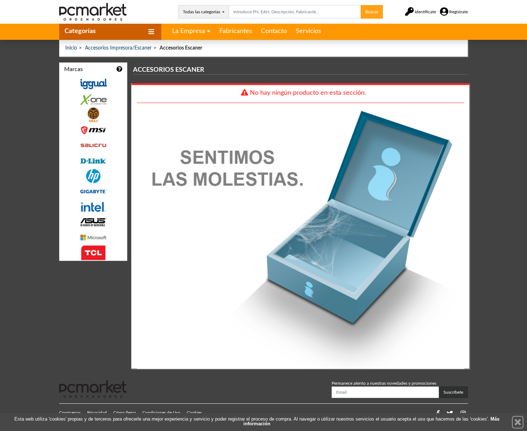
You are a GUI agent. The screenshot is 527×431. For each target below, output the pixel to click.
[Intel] (93, 207)
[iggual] (93, 84)
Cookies (194, 413)
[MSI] (93, 130)
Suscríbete (453, 392)
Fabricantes (235, 31)
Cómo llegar (124, 413)
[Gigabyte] (93, 191)
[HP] (93, 176)
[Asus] (93, 222)
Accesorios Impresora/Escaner (118, 48)
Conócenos (70, 413)
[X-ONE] (93, 99)
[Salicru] (93, 145)
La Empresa (188, 31)
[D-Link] (93, 161)
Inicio (71, 48)
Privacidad (97, 413)
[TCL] (93, 253)
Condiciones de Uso (161, 413)
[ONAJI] (93, 115)
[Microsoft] (93, 237)
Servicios (308, 31)
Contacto (274, 31)
